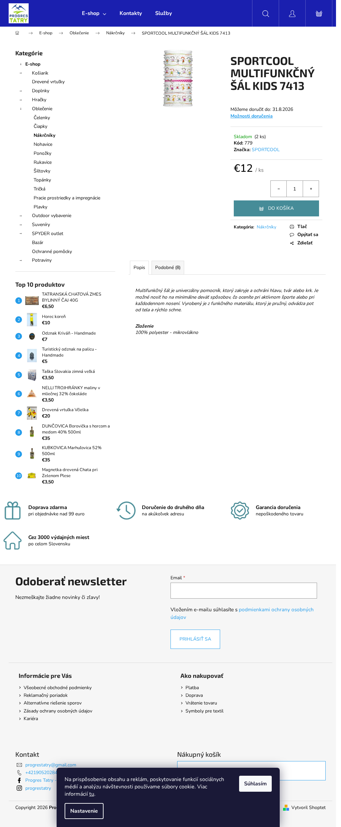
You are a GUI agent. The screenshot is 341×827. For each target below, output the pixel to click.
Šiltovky (42, 171)
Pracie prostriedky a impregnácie (67, 198)
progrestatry (38, 788)
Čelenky (42, 118)
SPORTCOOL (266, 149)
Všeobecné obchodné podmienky (58, 688)
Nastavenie (84, 811)
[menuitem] (94, 13)
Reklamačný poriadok (46, 695)
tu (91, 794)
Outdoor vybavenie (51, 215)
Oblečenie (42, 109)
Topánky (42, 180)
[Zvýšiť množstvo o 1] (311, 189)
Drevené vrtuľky (48, 82)
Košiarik (40, 73)
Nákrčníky (44, 135)
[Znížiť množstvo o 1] (279, 189)
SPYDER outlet (47, 233)
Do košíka (281, 208)
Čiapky (40, 126)
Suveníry (41, 224)
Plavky (40, 207)
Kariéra (31, 718)
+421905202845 (42, 772)
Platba (192, 688)
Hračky (39, 100)
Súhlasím (255, 783)
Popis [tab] (139, 267)
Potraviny (42, 260)
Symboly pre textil (204, 711)
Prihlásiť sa (195, 639)
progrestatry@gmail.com (50, 765)
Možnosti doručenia (251, 116)
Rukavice (43, 162)
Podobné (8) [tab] (167, 267)
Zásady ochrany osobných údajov (58, 711)
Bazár (37, 242)
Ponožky (42, 153)
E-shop (32, 64)
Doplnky (40, 91)
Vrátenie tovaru (201, 703)
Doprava (194, 695)
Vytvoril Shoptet (308, 807)
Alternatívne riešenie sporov (53, 703)
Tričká (39, 189)
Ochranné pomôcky (52, 251)
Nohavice (43, 144)
